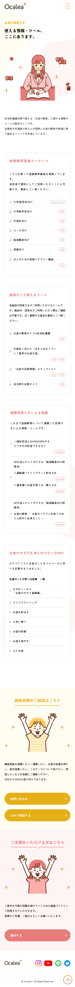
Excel (53, 374)
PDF (62, 359)
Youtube (60, 479)
